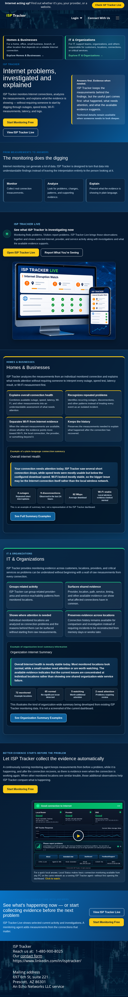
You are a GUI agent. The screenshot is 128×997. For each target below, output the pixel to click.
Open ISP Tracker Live (21, 252)
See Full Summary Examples (33, 516)
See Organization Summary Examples (38, 717)
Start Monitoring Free (20, 122)
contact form (31, 955)
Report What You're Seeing (62, 252)
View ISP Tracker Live (20, 132)
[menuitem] (77, 18)
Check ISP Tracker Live (108, 5)
